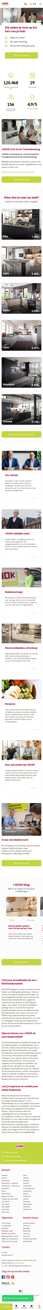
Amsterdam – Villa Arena (11, 1186)
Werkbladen (27, 1241)
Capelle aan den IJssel (10, 1199)
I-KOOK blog (6, 1226)
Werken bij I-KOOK (8, 1233)
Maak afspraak (6, 1306)
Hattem (26, 1178)
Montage (26, 1228)
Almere (4, 1178)
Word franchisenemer (10, 1241)
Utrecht (26, 1199)
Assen (4, 1191)
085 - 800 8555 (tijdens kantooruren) (18, 1266)
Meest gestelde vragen (10, 1236)
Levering (26, 1233)
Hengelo (26, 1181)
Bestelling (26, 1231)
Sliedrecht (27, 1196)
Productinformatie (30, 1239)
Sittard (25, 1194)
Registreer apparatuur (10, 1239)
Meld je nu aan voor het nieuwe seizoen (18, 172)
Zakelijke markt (7, 1231)
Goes (25, 1175)
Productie (26, 1226)
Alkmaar (5, 1175)
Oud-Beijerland (29, 1188)
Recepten (5, 1228)
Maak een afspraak (21, 55)
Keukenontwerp (29, 1223)
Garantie (26, 1236)
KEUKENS (16, 1307)
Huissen (26, 1183)
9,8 (34, 4)
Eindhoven (5, 1209)
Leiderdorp (27, 1186)
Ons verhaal (6, 1223)
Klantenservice (7, 1255)
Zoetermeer (27, 1209)
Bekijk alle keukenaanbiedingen (21, 434)
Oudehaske (27, 1191)
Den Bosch (5, 1201)
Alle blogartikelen (21, 962)
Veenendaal (27, 1204)
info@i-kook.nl (19, 1263)
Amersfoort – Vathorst (10, 1183)
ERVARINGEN (24, 1307)
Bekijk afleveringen (21, 179)
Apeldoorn (5, 1188)
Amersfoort (6, 1181)
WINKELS (32, 1307)
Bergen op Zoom (8, 1196)
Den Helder (6, 1207)
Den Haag (5, 1204)
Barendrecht (6, 1194)
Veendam (26, 1201)
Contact (4, 1253)
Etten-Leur (5, 1212)
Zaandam (26, 1207)
